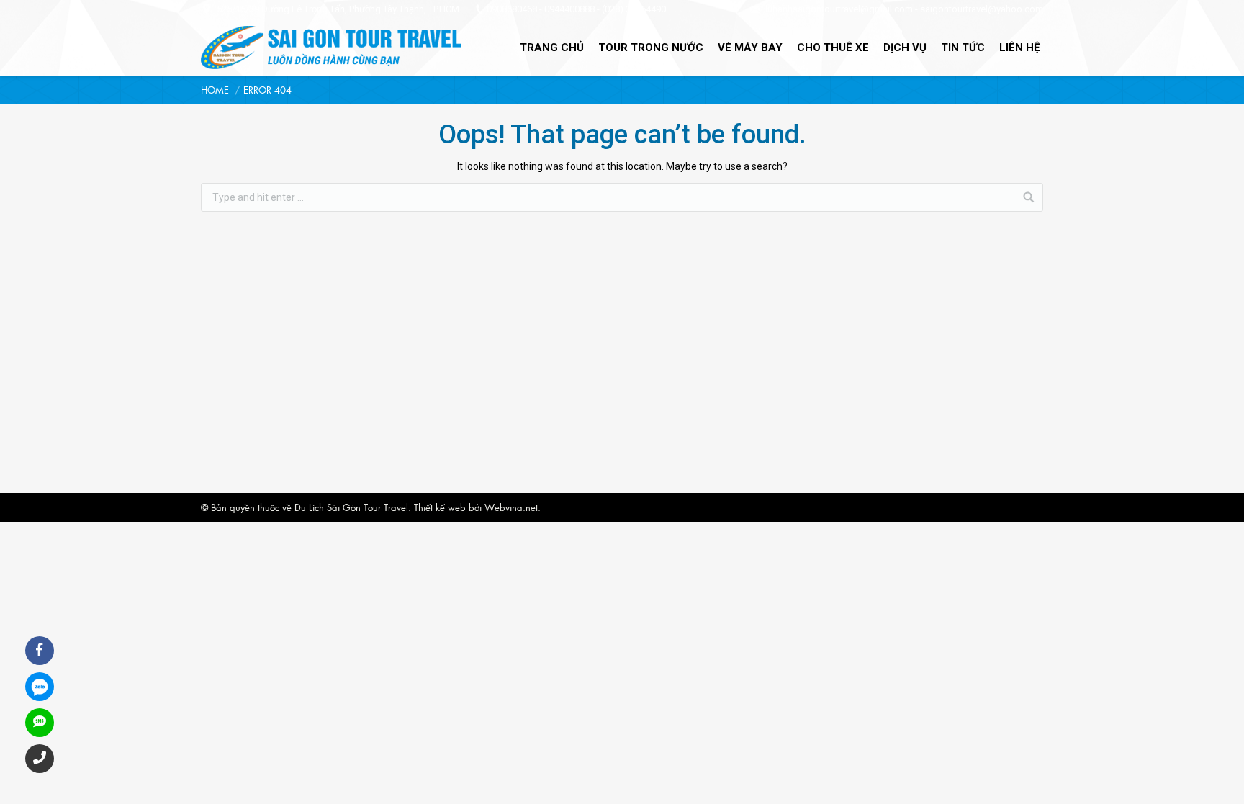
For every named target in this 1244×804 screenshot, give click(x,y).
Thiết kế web (440, 507)
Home (215, 89)
